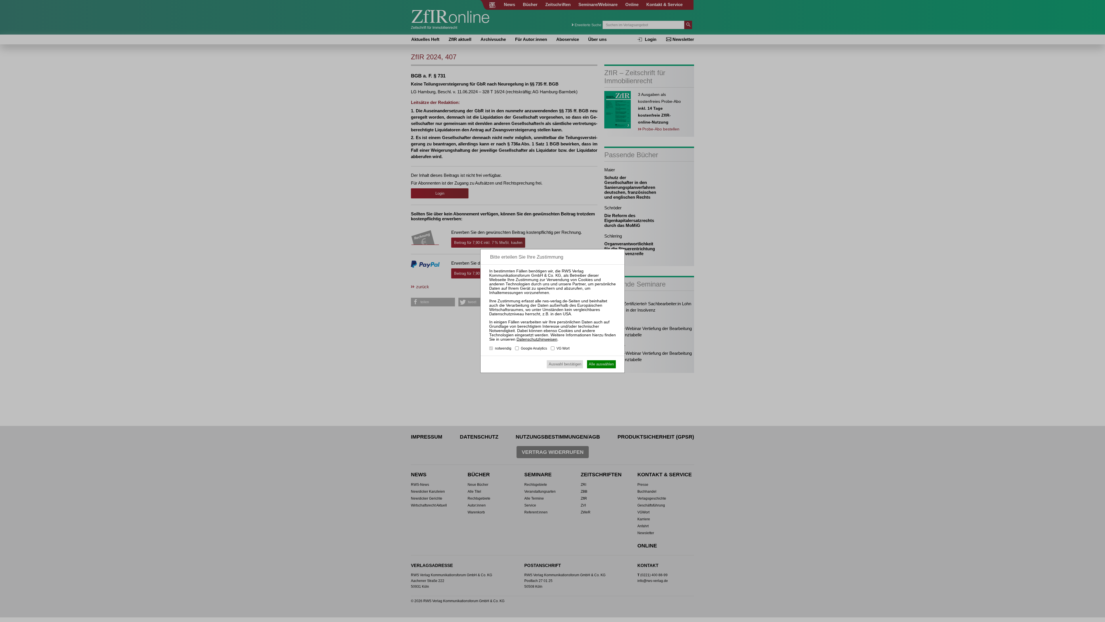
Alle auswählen (601, 364)
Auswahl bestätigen (565, 364)
